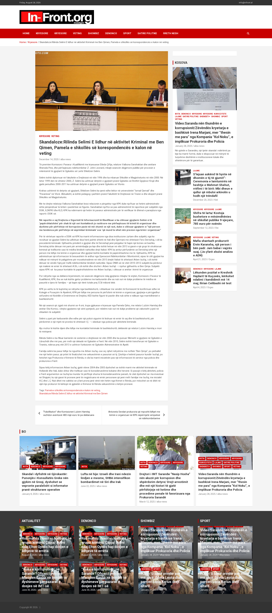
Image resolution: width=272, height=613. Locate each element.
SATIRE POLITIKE (147, 33)
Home (26, 33)
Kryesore (60, 33)
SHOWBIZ (93, 33)
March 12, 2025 (147, 501)
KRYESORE (42, 33)
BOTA (177, 114)
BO (24, 431)
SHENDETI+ (205, 116)
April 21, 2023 (200, 259)
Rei (216, 228)
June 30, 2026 (29, 590)
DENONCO (111, 33)
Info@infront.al (245, 2)
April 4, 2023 (199, 287)
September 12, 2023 (203, 228)
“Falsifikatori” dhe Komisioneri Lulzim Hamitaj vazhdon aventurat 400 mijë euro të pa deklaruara (68, 413)
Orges (212, 259)
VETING (77, 33)
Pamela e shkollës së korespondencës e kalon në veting (72, 390)
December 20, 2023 (202, 200)
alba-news (65, 159)
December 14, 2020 (49, 159)
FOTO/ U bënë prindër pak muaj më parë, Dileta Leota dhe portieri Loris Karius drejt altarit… (165, 580)
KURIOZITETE (220, 114)
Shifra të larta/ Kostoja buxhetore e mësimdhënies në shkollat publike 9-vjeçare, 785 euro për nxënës (213, 218)
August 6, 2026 (29, 555)
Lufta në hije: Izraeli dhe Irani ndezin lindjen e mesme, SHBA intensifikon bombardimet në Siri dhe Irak (106, 478)
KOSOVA (181, 63)
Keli (216, 200)
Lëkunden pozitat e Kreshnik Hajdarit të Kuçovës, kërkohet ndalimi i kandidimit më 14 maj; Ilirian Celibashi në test (213, 278)
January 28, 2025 (183, 146)
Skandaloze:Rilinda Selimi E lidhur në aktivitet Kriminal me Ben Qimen (73, 393)
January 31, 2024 (149, 590)
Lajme (178, 116)
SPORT (127, 33)
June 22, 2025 (88, 486)
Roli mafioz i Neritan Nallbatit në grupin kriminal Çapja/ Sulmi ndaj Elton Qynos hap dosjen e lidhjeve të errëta (47, 544)
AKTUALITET (31, 521)
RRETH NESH (170, 33)
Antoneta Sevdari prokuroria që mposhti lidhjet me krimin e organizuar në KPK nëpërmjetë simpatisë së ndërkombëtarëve (134, 415)
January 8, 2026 (30, 494)
